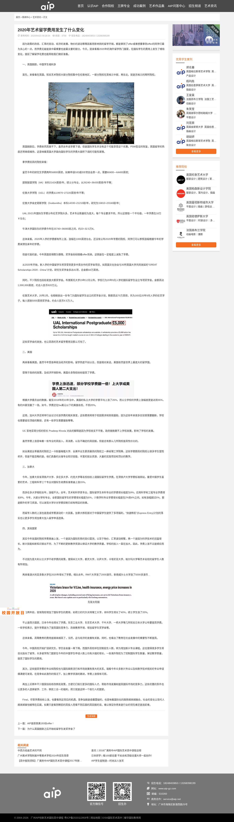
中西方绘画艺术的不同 (30, 750)
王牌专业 (124, 6)
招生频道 (195, 6)
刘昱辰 (190, 122)
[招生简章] (196, 45)
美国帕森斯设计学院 (198, 188)
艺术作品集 (156, 6)
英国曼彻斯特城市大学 (200, 202)
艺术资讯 (210, 6)
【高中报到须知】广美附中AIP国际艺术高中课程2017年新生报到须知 (51, 760)
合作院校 (108, 6)
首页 (81, 6)
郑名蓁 (190, 67)
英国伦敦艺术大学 (197, 174)
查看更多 (196, 151)
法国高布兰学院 (195, 230)
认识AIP (92, 6)
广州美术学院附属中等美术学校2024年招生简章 (43, 755)
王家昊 (190, 95)
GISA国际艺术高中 (112, 817)
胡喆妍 (190, 136)
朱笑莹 (190, 109)
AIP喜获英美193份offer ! (40, 723)
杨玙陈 (190, 81)
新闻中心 (26, 17)
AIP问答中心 (176, 6)
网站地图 (95, 817)
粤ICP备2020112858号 (76, 817)
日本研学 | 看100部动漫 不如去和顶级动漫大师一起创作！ (122, 755)
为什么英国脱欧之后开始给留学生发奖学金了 (51, 728)
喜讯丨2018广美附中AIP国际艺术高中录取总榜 (116, 750)
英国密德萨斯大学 (197, 216)
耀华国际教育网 (132, 817)
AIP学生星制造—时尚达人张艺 (107, 760)
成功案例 (139, 6)
